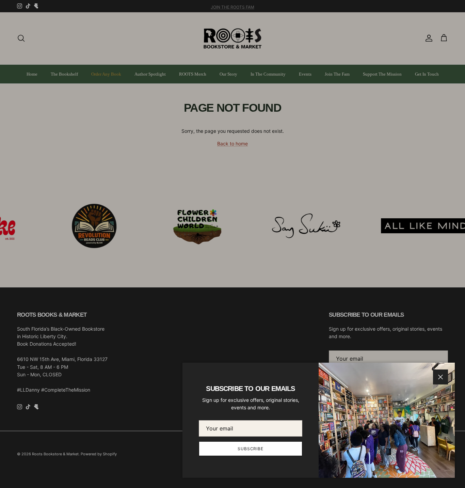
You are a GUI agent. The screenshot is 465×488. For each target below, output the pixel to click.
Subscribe (251, 448)
